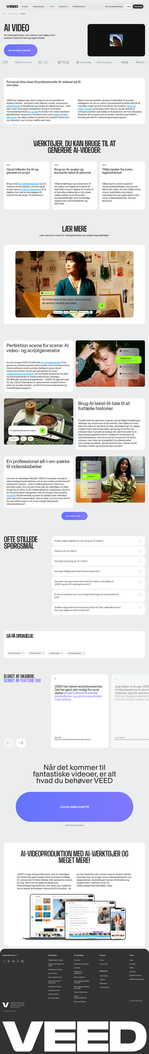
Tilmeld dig (138, 6)
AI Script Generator (30, 189)
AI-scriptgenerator (51, 362)
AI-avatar (33, 111)
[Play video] (74, 284)
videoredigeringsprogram (20, 373)
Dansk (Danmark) (9, 955)
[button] (64, 6)
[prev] (9, 743)
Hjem (3, 13)
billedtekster (13, 106)
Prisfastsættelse (79, 6)
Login (128, 6)
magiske (11, 495)
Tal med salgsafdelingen (114, 6)
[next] (21, 743)
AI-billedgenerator (29, 183)
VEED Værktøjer (13, 13)
